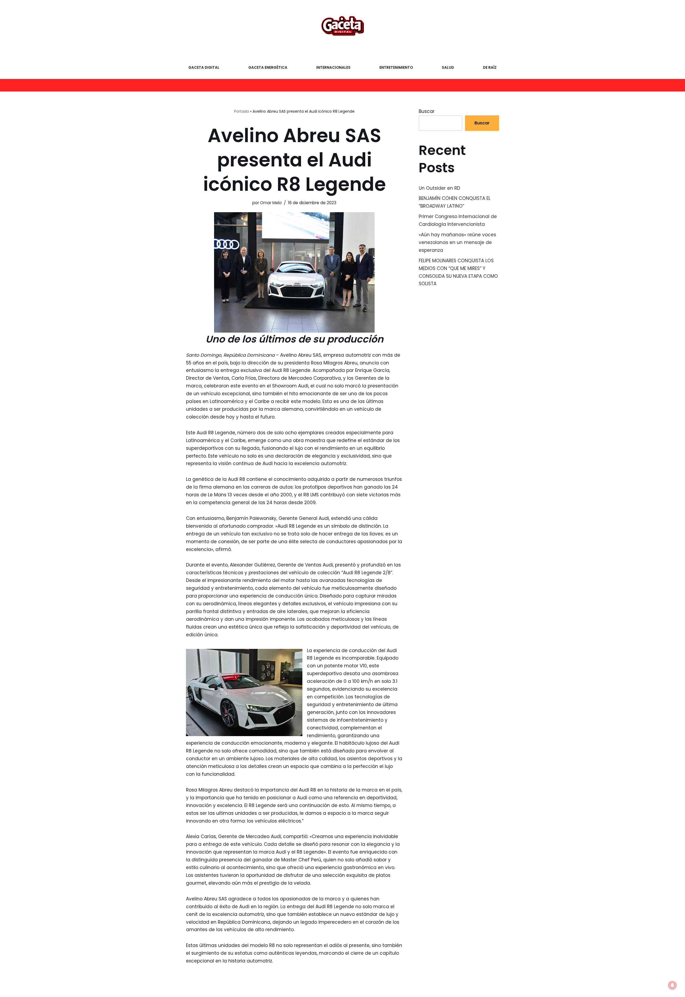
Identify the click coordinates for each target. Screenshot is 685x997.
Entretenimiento (396, 67)
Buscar (427, 111)
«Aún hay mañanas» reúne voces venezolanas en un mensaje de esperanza (457, 242)
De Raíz (490, 67)
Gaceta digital (203, 67)
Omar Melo (271, 203)
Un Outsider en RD (439, 188)
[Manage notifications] (672, 985)
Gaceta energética (267, 67)
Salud (448, 67)
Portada (241, 111)
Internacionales (333, 67)
